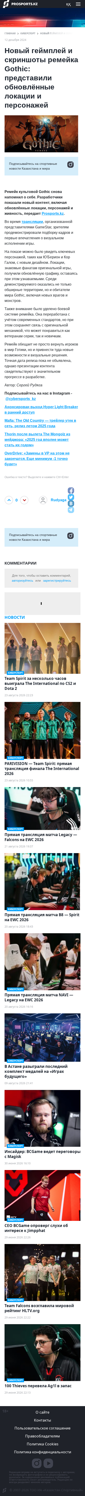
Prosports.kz (53, 213)
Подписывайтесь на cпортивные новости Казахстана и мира (33, 166)
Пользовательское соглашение (42, 1428)
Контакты (42, 1420)
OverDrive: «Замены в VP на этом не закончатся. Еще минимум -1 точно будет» (37, 458)
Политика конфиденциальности (42, 1451)
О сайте (42, 1412)
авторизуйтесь (22, 580)
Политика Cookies (42, 1444)
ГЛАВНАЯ (10, 33)
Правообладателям (42, 1436)
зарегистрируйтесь (57, 580)
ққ (68, 4)
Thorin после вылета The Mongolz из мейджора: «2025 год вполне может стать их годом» (37, 439)
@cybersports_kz (20, 399)
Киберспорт (27, 33)
